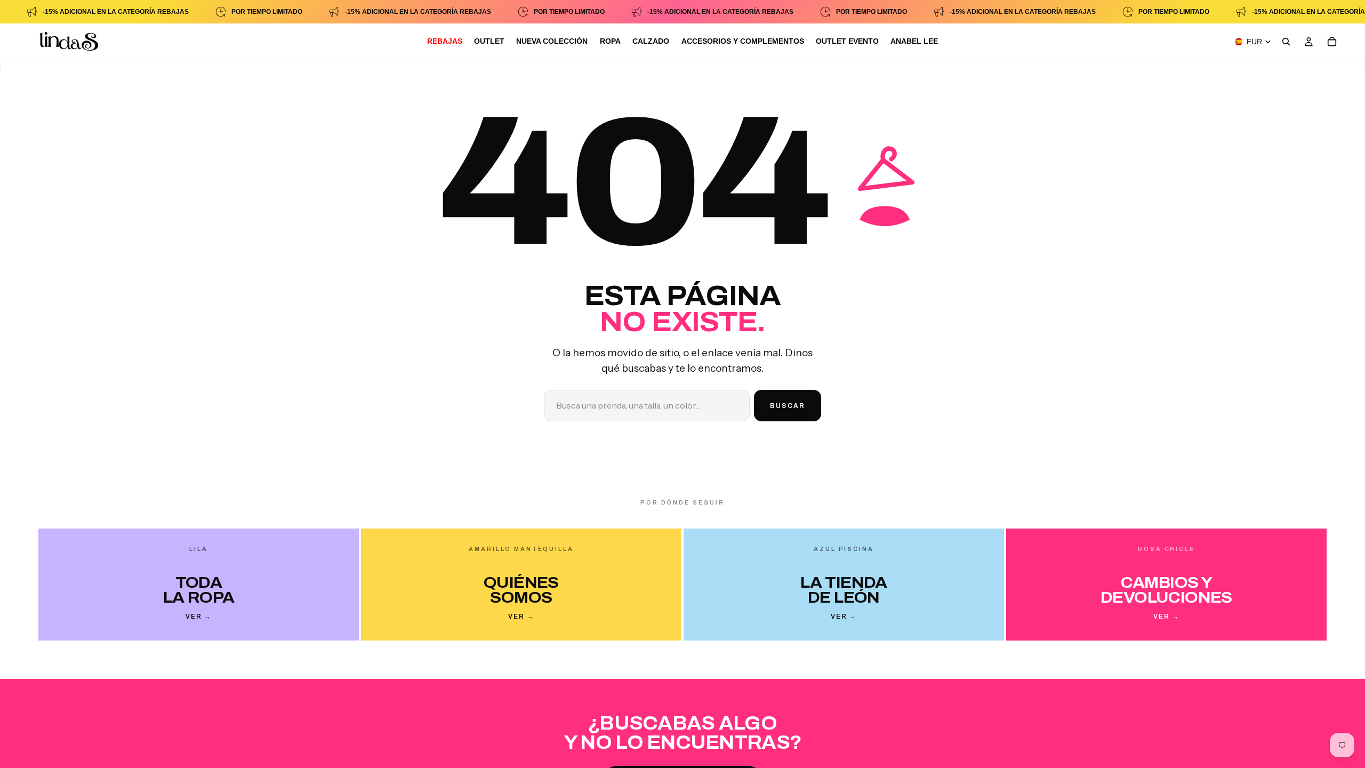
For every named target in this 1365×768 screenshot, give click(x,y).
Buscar (787, 406)
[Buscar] (1286, 41)
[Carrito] (1332, 41)
